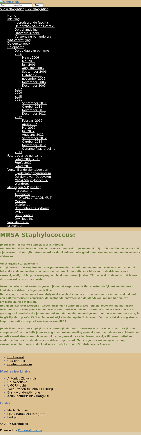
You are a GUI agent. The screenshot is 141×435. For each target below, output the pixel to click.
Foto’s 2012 (23, 162)
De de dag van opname (32, 50)
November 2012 (34, 145)
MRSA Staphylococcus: (31, 180)
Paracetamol (24, 190)
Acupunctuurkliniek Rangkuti (28, 396)
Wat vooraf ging (19, 40)
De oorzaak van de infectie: (35, 26)
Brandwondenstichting (23, 392)
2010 (18, 96)
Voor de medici (18, 222)
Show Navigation (12, 9)
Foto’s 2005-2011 (27, 159)
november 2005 (33, 78)
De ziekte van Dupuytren (33, 176)
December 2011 (34, 113)
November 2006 (34, 82)
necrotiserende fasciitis (32, 22)
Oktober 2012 (32, 141)
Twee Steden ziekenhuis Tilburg (30, 389)
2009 (18, 92)
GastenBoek (16, 361)
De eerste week (18, 43)
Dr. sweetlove (17, 382)
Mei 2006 (28, 61)
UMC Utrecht (16, 385)
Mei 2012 (28, 127)
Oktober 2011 (32, 106)
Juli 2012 (28, 131)
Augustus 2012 (33, 134)
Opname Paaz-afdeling (38, 148)
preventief (14, 225)
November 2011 (34, 110)
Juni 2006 (29, 64)
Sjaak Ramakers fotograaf (26, 414)
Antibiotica (22, 194)
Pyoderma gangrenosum (33, 173)
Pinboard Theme (30, 430)
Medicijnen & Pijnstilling (24, 187)
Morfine (20, 201)
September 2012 (34, 138)
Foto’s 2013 (23, 166)
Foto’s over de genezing (24, 155)
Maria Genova (17, 410)
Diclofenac (22, 204)
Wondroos (22, 183)
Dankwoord (15, 357)
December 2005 (34, 85)
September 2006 (34, 71)
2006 (18, 54)
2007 (18, 89)
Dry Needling (24, 218)
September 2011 (34, 103)
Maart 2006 (30, 57)
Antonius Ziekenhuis (22, 378)
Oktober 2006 (32, 75)
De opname (15, 47)
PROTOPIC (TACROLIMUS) (33, 197)
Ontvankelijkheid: (27, 33)
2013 (18, 152)
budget (12, 417)
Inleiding (13, 19)
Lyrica (19, 211)
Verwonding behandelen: (33, 36)
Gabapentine (24, 215)
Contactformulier (19, 364)
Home (11, 15)
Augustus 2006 (33, 68)
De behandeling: (27, 29)
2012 (18, 117)
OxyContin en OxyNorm (32, 208)
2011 (18, 99)
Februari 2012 (32, 120)
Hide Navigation (36, 9)
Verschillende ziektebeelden (27, 169)
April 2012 (29, 124)
